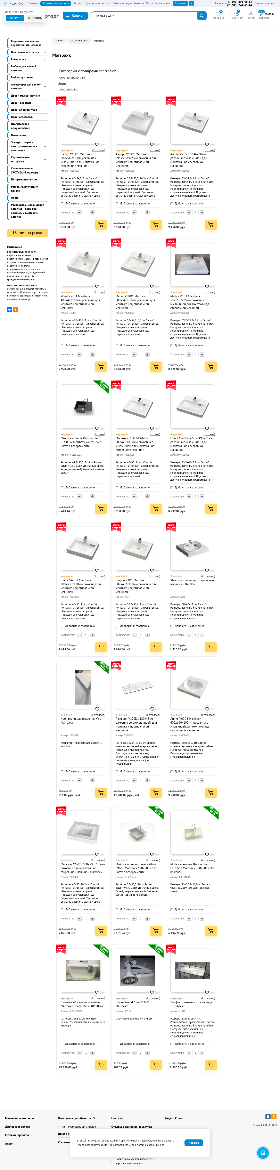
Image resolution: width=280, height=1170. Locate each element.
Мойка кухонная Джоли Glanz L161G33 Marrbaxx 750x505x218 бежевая (192, 868)
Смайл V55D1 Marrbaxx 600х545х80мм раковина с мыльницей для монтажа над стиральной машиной (80, 160)
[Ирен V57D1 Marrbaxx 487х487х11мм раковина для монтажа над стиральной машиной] (83, 264)
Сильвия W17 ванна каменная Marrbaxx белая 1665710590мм (82, 1004)
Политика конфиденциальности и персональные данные (134, 1161)
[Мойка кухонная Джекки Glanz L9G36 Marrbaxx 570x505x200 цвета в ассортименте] (137, 832)
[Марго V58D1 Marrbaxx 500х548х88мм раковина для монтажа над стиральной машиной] (137, 264)
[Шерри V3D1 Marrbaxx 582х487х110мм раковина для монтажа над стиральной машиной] (137, 548)
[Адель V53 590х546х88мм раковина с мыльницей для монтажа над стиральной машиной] (192, 122)
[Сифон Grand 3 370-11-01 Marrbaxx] (137, 971)
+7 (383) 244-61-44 (239, 5)
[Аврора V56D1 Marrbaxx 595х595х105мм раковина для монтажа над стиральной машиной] (137, 122)
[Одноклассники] (15, 309)
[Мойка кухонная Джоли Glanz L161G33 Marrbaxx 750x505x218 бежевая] (192, 832)
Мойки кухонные (68, 89)
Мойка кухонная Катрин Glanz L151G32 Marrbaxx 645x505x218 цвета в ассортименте (82, 442)
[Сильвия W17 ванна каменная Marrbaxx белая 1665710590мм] (83, 970)
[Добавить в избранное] (97, 144)
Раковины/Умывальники (72, 77)
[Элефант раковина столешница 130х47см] (192, 970)
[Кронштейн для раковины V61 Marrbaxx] (83, 687)
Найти (201, 15)
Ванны (62, 83)
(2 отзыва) (98, 150)
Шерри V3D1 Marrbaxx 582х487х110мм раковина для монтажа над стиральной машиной (136, 586)
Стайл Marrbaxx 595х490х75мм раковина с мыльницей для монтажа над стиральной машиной (191, 444)
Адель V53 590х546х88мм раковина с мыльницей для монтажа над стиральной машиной (188, 160)
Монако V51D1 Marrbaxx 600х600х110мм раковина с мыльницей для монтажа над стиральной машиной (135, 444)
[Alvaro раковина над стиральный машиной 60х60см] (192, 548)
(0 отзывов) (207, 576)
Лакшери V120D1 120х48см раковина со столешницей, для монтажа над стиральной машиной (136, 724)
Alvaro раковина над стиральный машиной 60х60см (192, 582)
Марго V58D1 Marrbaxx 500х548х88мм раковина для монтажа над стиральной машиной (135, 302)
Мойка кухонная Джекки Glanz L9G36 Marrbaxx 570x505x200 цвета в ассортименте (136, 868)
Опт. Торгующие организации (79, 1126)
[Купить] (101, 225)
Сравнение (237, 16)
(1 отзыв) (154, 150)
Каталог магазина (78, 40)
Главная (59, 40)
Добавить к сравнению (79, 203)
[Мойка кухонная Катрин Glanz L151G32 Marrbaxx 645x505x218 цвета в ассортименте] (83, 406)
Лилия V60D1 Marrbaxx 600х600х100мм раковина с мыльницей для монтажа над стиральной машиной (189, 724)
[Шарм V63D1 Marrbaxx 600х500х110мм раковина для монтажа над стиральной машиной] (83, 548)
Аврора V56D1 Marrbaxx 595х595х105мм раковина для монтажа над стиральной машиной (136, 160)
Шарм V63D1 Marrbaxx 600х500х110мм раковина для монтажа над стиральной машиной (81, 586)
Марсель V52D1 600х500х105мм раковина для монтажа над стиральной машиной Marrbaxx (83, 868)
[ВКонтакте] (9, 309)
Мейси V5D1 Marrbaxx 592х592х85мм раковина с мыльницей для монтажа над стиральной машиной (189, 302)
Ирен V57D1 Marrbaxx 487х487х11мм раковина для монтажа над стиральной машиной (80, 302)
